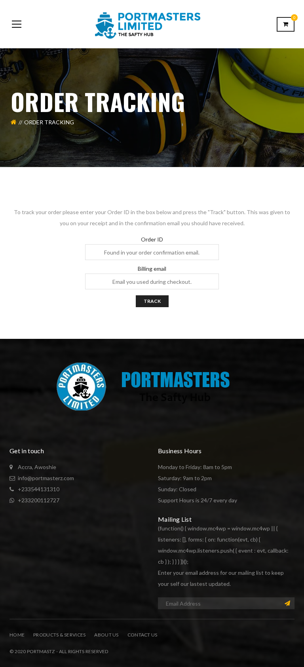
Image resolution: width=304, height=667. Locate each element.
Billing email (152, 269)
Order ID (152, 239)
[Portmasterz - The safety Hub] (152, 24)
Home (17, 635)
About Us (106, 635)
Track (152, 301)
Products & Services (59, 635)
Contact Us (142, 635)
